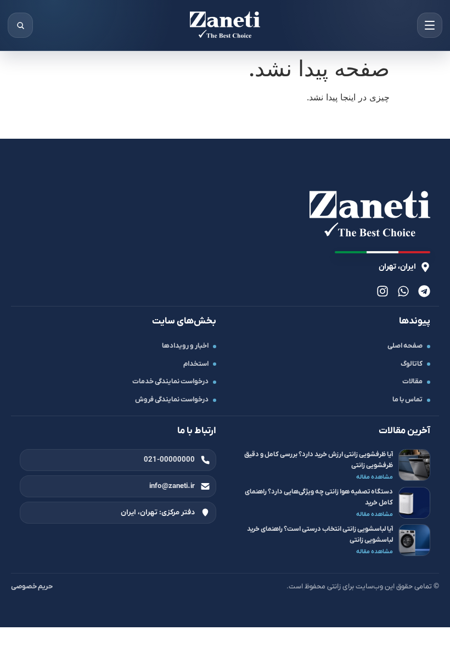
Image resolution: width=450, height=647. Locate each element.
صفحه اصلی (405, 346)
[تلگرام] (424, 291)
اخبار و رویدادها (185, 346)
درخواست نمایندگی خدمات (170, 381)
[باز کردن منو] (429, 25)
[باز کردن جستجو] (20, 25)
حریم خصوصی (32, 586)
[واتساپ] (403, 291)
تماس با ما (407, 399)
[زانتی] (225, 25)
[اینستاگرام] (382, 291)
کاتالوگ (412, 364)
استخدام (196, 364)
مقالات (412, 381)
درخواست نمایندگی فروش (172, 399)
